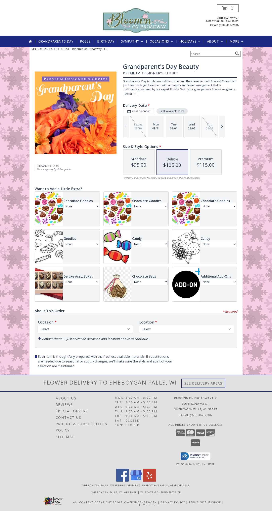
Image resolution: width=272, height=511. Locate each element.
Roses (85, 41)
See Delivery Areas (203, 383)
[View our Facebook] (122, 480)
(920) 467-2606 (229, 25)
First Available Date (172, 111)
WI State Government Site (160, 492)
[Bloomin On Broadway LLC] (136, 20)
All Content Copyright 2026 (96, 502)
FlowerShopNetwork (139, 502)
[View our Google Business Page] (136, 480)
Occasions (159, 41)
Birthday (105, 41)
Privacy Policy (172, 502)
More (234, 41)
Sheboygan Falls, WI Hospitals (166, 485)
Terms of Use (148, 505)
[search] (237, 53)
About (213, 41)
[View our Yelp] (149, 480)
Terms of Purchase (205, 502)
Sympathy (130, 41)
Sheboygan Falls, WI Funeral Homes (110, 485)
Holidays (188, 41)
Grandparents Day (55, 41)
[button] (228, 8)
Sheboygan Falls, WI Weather (114, 492)
